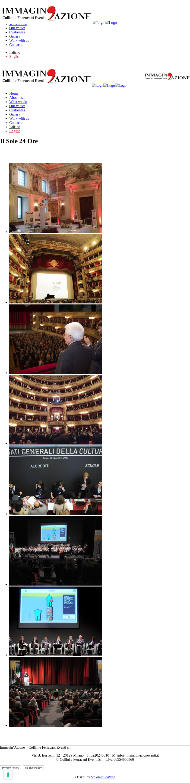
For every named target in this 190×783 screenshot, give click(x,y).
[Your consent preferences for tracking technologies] (8, 774)
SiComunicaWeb (103, 777)
